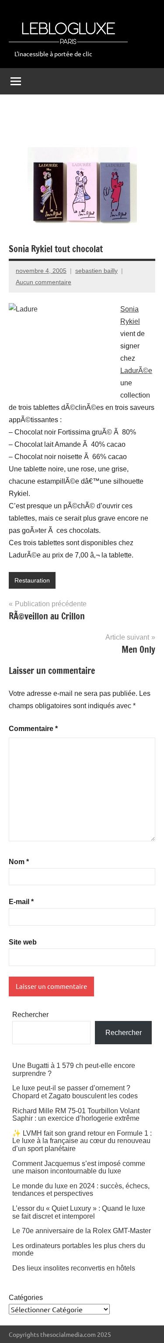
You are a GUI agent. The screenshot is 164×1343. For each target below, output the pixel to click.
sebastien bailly (96, 270)
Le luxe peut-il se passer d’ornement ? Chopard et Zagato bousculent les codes (75, 1092)
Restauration (32, 580)
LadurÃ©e (136, 370)
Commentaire (33, 728)
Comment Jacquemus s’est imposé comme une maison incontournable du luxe (78, 1167)
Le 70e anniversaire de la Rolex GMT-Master (81, 1230)
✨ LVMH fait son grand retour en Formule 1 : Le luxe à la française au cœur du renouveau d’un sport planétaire (82, 1140)
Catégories (26, 1297)
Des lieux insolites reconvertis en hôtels (73, 1268)
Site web (23, 942)
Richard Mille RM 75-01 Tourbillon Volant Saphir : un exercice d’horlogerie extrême (76, 1114)
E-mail (21, 901)
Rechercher (30, 1014)
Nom (19, 861)
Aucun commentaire (43, 282)
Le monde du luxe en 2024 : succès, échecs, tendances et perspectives (81, 1190)
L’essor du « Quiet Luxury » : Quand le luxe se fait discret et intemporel (78, 1212)
